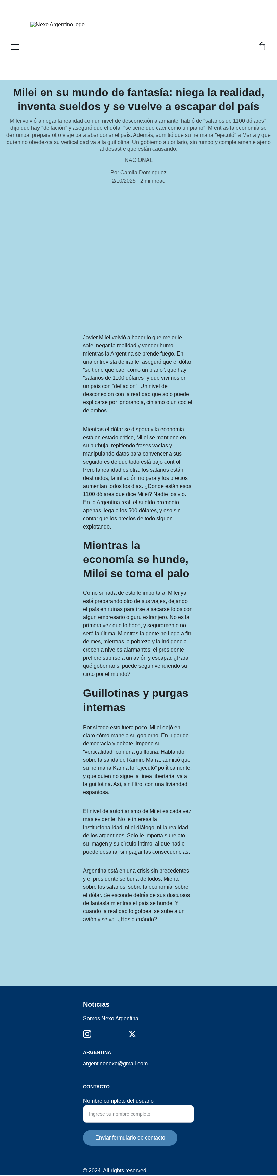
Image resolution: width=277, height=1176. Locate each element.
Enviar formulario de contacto (130, 1138)
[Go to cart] (261, 47)
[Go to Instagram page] (87, 1034)
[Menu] (15, 47)
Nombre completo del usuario (118, 1101)
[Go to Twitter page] (132, 1034)
